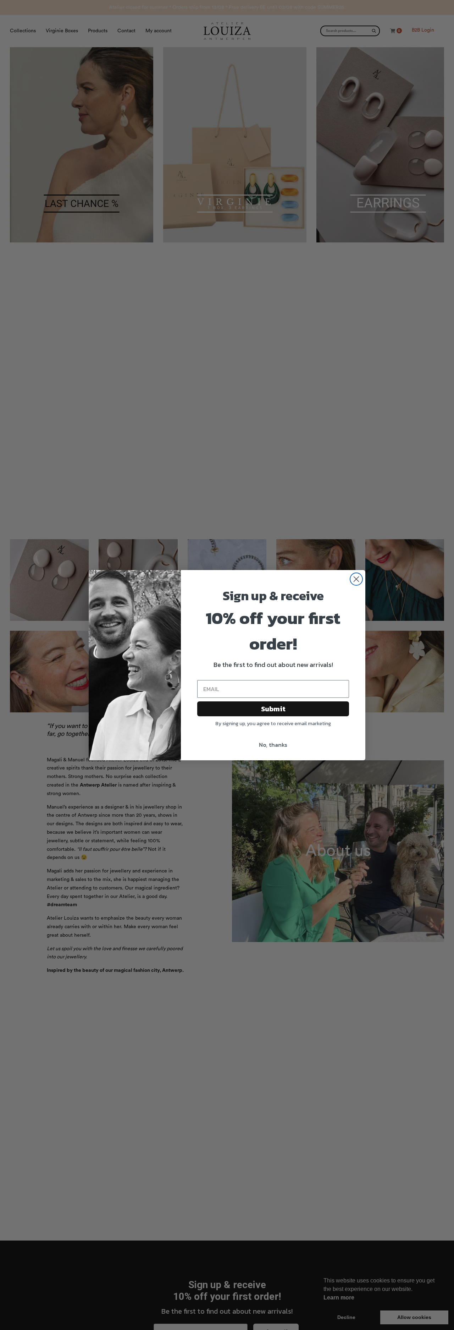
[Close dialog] (356, 579)
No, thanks (273, 744)
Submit (273, 709)
